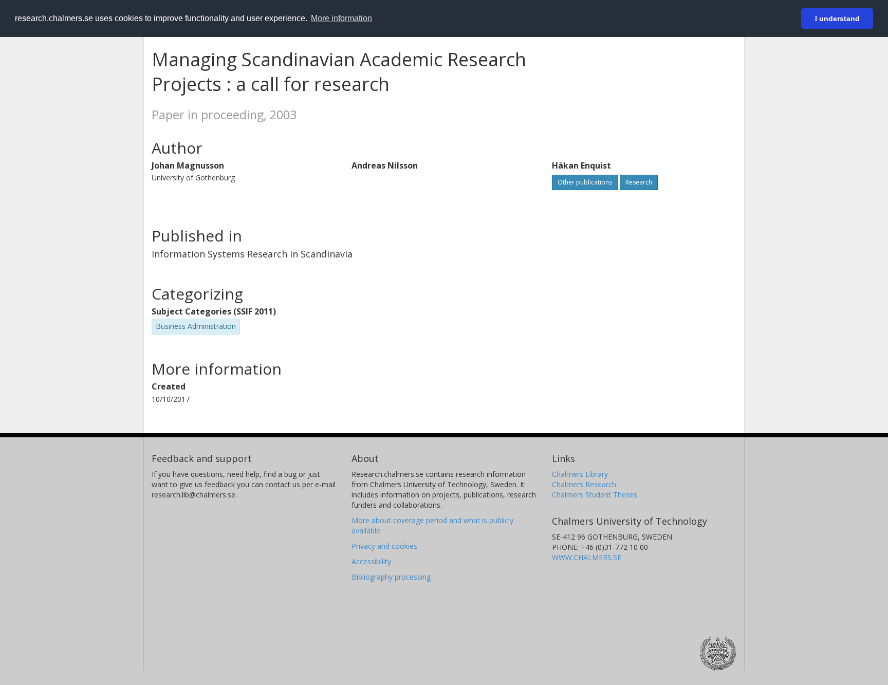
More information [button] (341, 18)
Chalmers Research (584, 484)
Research (638, 182)
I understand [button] (837, 18)
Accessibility (371, 561)
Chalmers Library (580, 474)
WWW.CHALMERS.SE (586, 557)
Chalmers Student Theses (594, 494)
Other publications (585, 182)
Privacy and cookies (384, 546)
